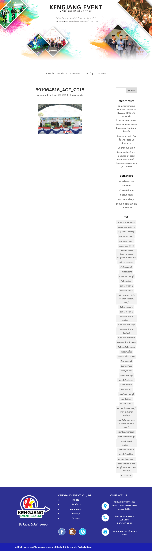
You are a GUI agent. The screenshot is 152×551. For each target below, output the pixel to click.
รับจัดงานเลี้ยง (126, 351)
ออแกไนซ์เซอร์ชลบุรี (126, 449)
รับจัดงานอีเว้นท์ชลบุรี (126, 324)
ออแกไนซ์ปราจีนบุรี (126, 394)
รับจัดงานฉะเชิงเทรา (126, 262)
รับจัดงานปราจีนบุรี (126, 276)
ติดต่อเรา (102, 73)
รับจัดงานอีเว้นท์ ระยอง (126, 342)
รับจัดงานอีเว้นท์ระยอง (126, 347)
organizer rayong (126, 231)
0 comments (76, 95)
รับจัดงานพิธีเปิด (126, 285)
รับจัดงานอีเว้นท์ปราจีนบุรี (126, 331)
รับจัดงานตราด (126, 271)
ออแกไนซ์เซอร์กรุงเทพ (126, 431)
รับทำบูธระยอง (126, 370)
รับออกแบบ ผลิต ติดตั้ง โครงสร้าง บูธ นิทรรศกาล (126, 140)
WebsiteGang (84, 547)
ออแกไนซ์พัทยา (126, 399)
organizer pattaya (126, 227)
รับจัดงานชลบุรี (126, 267)
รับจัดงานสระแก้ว (126, 307)
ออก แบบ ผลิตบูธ (126, 199)
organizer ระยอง (126, 245)
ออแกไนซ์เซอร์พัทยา (126, 454)
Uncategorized (126, 181)
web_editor (46, 95)
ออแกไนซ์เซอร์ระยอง (126, 459)
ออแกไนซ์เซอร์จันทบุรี (126, 436)
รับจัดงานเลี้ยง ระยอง (126, 356)
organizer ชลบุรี (126, 236)
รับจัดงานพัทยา (126, 281)
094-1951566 (127, 518)
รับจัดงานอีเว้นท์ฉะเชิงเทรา (126, 318)
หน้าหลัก (50, 73)
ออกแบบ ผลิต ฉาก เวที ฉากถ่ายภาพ (126, 205)
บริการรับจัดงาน (126, 190)
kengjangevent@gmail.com (125, 532)
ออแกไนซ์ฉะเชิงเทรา (126, 380)
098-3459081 (124, 523)
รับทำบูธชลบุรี (126, 361)
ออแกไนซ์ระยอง (126, 403)
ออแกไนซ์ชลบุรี (126, 384)
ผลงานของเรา (76, 73)
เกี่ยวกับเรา (62, 73)
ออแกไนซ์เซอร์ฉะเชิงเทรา (126, 443)
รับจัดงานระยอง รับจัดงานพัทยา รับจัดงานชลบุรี (126, 299)
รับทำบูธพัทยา (126, 366)
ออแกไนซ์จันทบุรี (126, 375)
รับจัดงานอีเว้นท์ (126, 311)
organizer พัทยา (126, 241)
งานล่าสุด (90, 73)
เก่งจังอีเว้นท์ (126, 475)
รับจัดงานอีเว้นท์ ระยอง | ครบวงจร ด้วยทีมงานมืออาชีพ (126, 128)
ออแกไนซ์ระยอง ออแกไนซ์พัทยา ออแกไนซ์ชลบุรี (126, 424)
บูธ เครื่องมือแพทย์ (126, 147)
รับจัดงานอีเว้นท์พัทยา (126, 337)
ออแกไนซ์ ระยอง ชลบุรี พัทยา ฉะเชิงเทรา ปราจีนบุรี (126, 412)
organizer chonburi (126, 222)
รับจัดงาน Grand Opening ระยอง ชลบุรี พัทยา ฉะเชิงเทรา (126, 254)
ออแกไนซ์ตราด (126, 389)
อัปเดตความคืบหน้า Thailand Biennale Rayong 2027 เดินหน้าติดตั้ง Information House (126, 113)
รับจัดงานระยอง (126, 290)
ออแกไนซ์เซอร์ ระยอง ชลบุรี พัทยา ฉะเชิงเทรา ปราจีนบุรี (126, 467)
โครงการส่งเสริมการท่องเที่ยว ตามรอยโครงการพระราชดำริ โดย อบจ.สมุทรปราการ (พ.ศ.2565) (126, 159)
